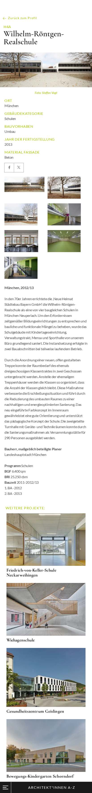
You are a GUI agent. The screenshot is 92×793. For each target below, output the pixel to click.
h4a (7, 26)
